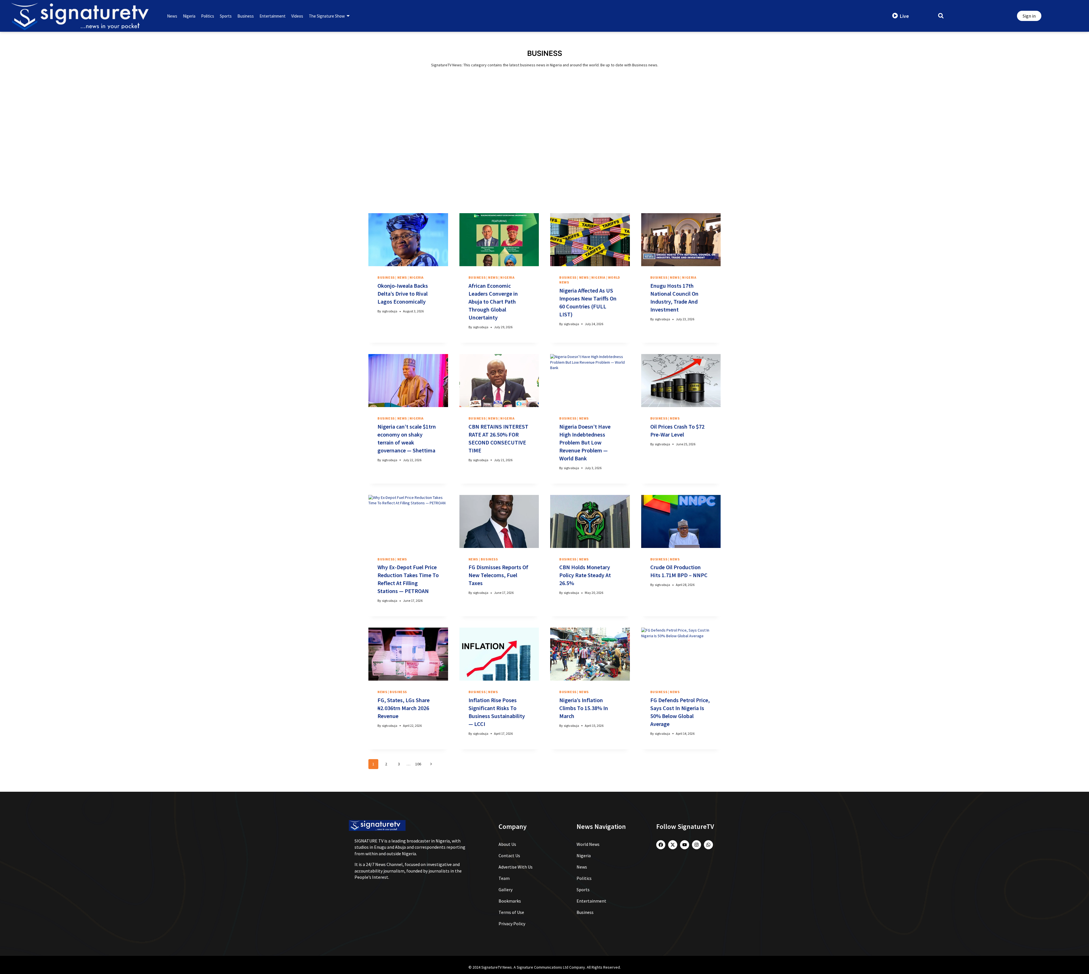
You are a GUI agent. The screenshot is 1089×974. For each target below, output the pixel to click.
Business (245, 16)
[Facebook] (660, 844)
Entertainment (272, 16)
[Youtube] (684, 844)
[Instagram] (696, 844)
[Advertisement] (544, 150)
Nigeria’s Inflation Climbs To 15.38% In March (583, 707)
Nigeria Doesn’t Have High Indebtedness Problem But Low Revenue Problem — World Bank (585, 442)
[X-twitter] (672, 844)
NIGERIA (417, 277)
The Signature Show (327, 16)
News (172, 16)
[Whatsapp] (708, 844)
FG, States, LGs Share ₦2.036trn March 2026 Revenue (403, 707)
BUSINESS (386, 277)
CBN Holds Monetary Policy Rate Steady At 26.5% (585, 575)
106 (418, 764)
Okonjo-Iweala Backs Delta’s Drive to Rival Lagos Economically (402, 293)
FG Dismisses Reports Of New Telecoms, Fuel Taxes (498, 575)
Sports (226, 16)
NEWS (402, 277)
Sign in (1029, 16)
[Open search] (941, 15)
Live (904, 16)
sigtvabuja (389, 311)
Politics (207, 16)
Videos (297, 16)
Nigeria (189, 16)
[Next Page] (431, 764)
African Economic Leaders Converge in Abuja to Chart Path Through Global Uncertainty (493, 301)
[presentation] (408, 239)
